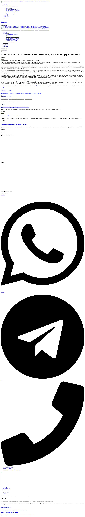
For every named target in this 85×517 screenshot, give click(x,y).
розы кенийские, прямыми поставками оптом (13, 87)
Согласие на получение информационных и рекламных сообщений (13, 509)
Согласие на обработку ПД (6, 507)
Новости (2, 59)
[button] (4, 193)
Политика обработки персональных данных (9, 512)
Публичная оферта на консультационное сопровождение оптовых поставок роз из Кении (18, 514)
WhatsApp (4, 22)
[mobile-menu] (1, 2)
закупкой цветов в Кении (38, 85)
